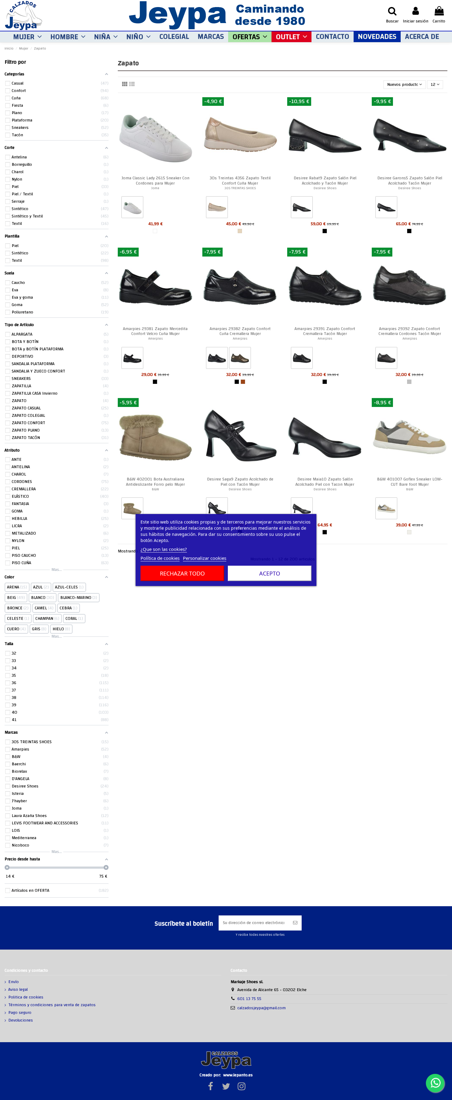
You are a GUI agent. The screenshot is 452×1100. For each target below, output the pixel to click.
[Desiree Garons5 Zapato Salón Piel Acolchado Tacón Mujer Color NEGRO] (386, 209)
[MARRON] (243, 382)
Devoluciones (20, 1021)
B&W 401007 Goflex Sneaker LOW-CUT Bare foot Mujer (409, 481)
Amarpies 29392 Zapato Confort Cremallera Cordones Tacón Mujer (410, 331)
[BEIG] (240, 231)
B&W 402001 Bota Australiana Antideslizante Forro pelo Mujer (155, 481)
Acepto (269, 573)
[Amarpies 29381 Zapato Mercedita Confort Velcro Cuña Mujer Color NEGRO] (132, 359)
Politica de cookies (25, 997)
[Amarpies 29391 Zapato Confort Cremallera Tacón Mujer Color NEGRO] (302, 359)
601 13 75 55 (249, 999)
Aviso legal (18, 990)
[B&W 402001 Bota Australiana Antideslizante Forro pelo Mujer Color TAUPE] (132, 510)
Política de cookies (160, 558)
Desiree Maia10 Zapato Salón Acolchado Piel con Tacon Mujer (324, 481)
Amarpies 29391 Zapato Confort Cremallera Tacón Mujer (325, 331)
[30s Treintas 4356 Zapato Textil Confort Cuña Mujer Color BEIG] (217, 209)
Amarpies (155, 338)
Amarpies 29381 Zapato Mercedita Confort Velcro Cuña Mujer (155, 331)
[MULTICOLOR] (409, 532)
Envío (13, 982)
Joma (155, 188)
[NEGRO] (325, 231)
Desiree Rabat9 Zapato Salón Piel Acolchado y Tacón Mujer (325, 180)
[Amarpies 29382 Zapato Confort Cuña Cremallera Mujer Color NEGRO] (217, 359)
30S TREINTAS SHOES (240, 188)
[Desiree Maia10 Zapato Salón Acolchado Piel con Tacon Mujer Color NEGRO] (302, 510)
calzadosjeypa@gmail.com (261, 1008)
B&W (155, 489)
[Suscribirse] (295, 923)
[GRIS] (409, 382)
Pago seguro (19, 1013)
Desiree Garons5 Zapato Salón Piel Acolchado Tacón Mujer (409, 180)
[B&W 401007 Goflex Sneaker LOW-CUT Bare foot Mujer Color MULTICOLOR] (386, 510)
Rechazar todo (182, 573)
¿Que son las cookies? (164, 549)
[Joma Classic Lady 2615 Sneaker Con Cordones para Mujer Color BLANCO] (132, 209)
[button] (27, 36)
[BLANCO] (155, 231)
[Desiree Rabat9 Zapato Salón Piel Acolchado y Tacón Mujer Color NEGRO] (302, 209)
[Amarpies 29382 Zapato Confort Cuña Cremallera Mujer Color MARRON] (240, 359)
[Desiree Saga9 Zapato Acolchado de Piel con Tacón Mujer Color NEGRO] (217, 510)
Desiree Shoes (325, 188)
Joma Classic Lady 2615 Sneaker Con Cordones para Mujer (155, 180)
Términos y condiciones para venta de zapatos (52, 1005)
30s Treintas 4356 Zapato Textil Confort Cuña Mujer (240, 180)
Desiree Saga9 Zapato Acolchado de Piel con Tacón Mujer (240, 481)
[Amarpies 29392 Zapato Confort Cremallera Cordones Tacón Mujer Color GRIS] (386, 359)
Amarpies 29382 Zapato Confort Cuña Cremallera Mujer (240, 331)
